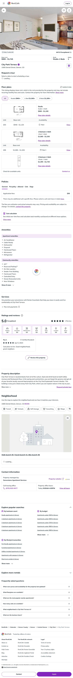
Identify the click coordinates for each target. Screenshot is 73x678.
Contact (19, 674)
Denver (32, 627)
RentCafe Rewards (24, 646)
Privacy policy (45, 646)
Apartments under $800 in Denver (47, 526)
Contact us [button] (66, 171)
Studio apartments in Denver (10, 515)
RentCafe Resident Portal (26, 656)
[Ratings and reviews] (22, 315)
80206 (27, 404)
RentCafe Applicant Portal (26, 653)
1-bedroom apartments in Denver (12, 519)
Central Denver (42, 627)
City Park (53, 627)
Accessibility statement (48, 653)
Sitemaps (4, 660)
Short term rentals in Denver (10, 559)
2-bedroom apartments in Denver (12, 522)
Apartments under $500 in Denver (47, 515)
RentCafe (5, 627)
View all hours (65, 488)
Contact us (5, 646)
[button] (36, 28)
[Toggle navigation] (4, 3)
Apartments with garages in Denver (12, 555)
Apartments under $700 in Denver (47, 522)
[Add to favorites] (64, 10)
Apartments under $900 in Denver (47, 530)
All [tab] (5, 98)
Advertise (4, 656)
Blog (3, 653)
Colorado (13, 627)
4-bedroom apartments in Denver (12, 530)
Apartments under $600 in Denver (47, 519)
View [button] (68, 125)
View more (7, 219)
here (62, 199)
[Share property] (69, 10)
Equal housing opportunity (10, 667)
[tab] (15, 98)
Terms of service (46, 642)
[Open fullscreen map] (67, 418)
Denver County (23, 627)
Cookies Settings (46, 656)
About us (4, 642)
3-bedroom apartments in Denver (12, 526)
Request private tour (64, 387)
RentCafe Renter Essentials (26, 649)
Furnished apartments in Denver (11, 548)
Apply (54, 674)
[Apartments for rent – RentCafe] (13, 3)
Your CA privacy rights (47, 649)
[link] (67, 3)
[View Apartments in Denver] (4, 10)
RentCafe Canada (23, 642)
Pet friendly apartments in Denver (12, 544)
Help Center (5, 649)
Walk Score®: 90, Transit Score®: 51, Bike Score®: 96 (21, 455)
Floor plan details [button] (44, 115)
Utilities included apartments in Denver (13, 551)
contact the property (23, 206)
